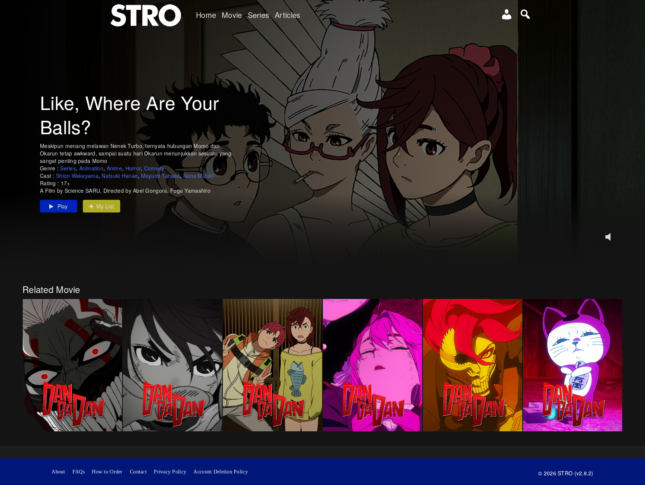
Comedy (154, 168)
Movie (232, 15)
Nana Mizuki (198, 175)
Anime (114, 168)
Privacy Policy (170, 472)
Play (62, 206)
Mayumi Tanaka (160, 175)
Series (258, 15)
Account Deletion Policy (220, 472)
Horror (133, 168)
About (58, 472)
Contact (138, 472)
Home (206, 15)
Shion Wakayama (77, 175)
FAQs (78, 472)
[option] (72, 365)
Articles (287, 15)
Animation (91, 168)
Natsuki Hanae (120, 175)
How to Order (107, 472)
